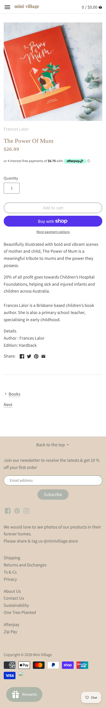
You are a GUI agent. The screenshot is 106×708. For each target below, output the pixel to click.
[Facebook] (8, 510)
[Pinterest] (17, 510)
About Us (12, 591)
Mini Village (42, 654)
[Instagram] (26, 510)
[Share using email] (43, 355)
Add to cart (53, 208)
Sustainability (16, 605)
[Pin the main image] (36, 355)
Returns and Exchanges (25, 565)
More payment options (53, 232)
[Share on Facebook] (22, 355)
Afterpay (11, 624)
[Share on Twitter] (29, 355)
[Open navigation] (7, 7)
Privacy (10, 579)
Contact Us (14, 598)
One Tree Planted (20, 612)
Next (8, 404)
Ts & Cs (10, 572)
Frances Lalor (16, 129)
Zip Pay (10, 631)
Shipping (12, 557)
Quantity (11, 178)
